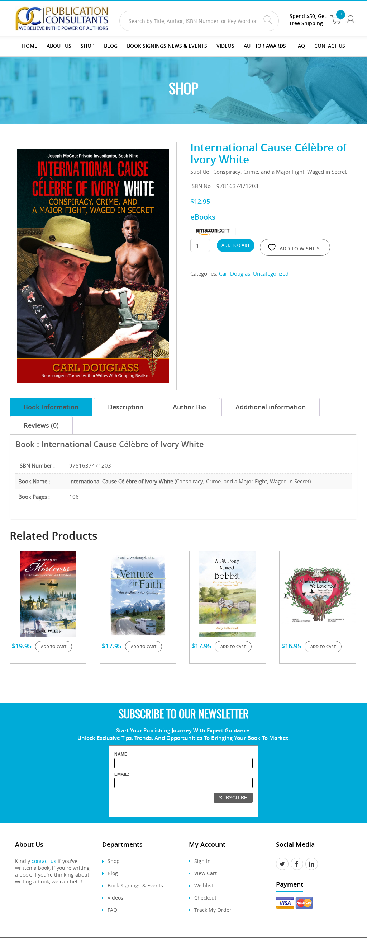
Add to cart (235, 245)
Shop (88, 45)
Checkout (205, 897)
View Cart (205, 873)
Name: (121, 754)
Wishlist (203, 885)
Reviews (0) (41, 425)
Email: (121, 774)
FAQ (300, 45)
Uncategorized (271, 273)
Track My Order (213, 909)
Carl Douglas (234, 273)
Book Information (51, 407)
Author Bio (189, 407)
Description (125, 407)
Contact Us (329, 45)
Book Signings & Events (135, 885)
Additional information (270, 407)
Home (29, 45)
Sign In (202, 861)
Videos (115, 897)
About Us (59, 45)
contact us (44, 861)
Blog (111, 45)
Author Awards (265, 45)
